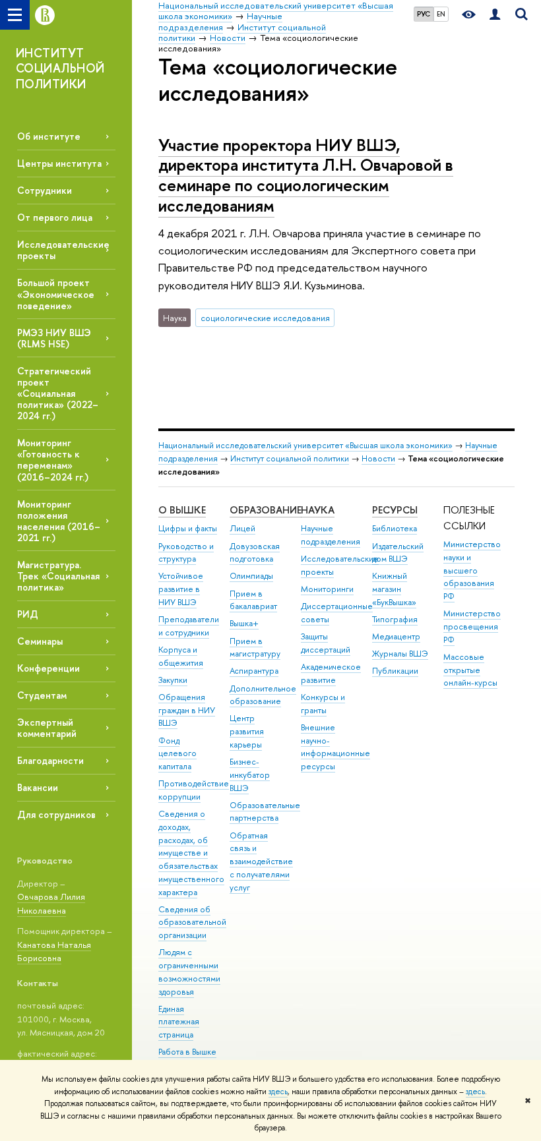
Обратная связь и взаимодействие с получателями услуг (261, 861)
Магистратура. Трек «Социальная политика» (58, 575)
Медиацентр (396, 636)
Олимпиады (251, 575)
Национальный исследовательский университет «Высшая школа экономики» (305, 445)
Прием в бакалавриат (253, 600)
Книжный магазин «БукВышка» (394, 589)
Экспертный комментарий (47, 728)
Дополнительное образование (263, 695)
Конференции (48, 668)
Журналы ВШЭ (400, 653)
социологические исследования (265, 318)
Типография (395, 619)
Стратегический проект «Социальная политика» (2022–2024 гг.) (57, 394)
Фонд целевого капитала (177, 754)
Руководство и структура (186, 553)
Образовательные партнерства (265, 812)
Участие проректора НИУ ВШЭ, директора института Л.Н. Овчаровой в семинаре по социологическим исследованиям (305, 175)
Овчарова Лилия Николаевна (51, 903)
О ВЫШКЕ (182, 510)
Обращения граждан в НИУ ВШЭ (186, 710)
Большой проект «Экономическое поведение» (55, 293)
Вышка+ (244, 623)
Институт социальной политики (289, 458)
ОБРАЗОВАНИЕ (266, 510)
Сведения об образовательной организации (192, 922)
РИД (27, 614)
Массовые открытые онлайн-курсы (470, 670)
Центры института (59, 163)
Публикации (395, 670)
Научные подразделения (330, 535)
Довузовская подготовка (255, 553)
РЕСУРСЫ (395, 510)
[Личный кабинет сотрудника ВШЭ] (495, 15)
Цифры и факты (187, 528)
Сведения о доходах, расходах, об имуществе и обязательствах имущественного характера (191, 853)
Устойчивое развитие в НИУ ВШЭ (180, 589)
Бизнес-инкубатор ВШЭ (250, 775)
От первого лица (54, 217)
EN (441, 13)
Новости (378, 458)
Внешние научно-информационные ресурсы (335, 747)
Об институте (48, 136)
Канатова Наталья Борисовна (54, 951)
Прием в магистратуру (255, 647)
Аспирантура (254, 670)
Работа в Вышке (187, 1051)
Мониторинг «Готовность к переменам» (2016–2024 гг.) (52, 459)
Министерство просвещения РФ (472, 626)
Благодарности (50, 760)
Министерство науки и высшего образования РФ (472, 570)
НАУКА (317, 510)
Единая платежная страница (178, 1022)
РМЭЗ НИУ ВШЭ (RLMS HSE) (54, 338)
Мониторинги (327, 589)
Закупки (172, 680)
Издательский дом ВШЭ (398, 553)
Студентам (42, 695)
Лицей (242, 528)
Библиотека (394, 528)
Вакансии (37, 787)
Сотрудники (44, 190)
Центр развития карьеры (247, 731)
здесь (278, 1091)
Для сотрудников (56, 814)
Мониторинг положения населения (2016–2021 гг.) (58, 521)
